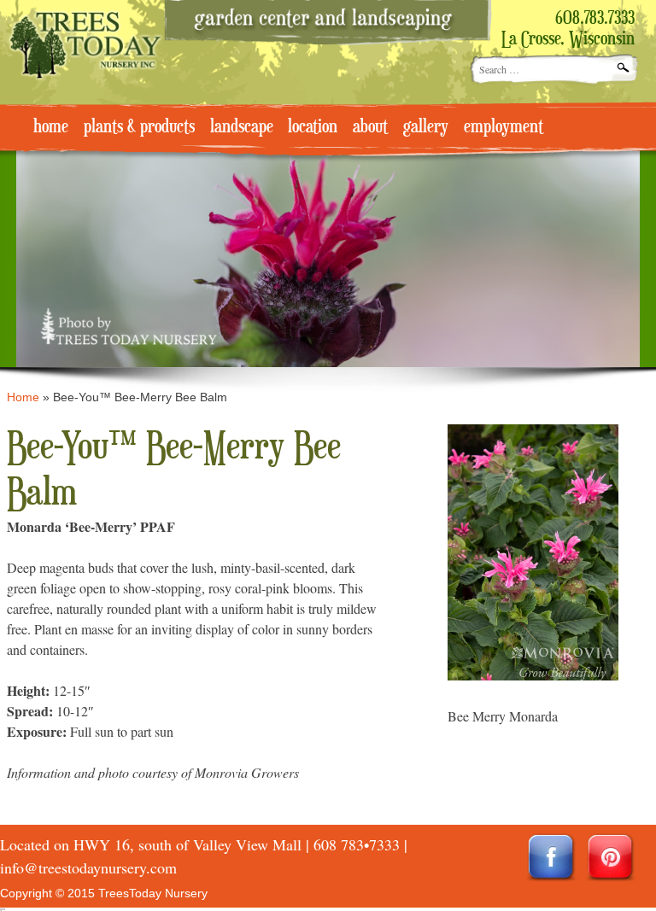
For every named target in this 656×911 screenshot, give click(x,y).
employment (503, 127)
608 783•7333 (356, 844)
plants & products (139, 127)
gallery (425, 127)
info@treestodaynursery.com (88, 867)
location (312, 127)
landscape (241, 127)
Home (23, 397)
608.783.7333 (595, 19)
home (50, 127)
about (370, 127)
